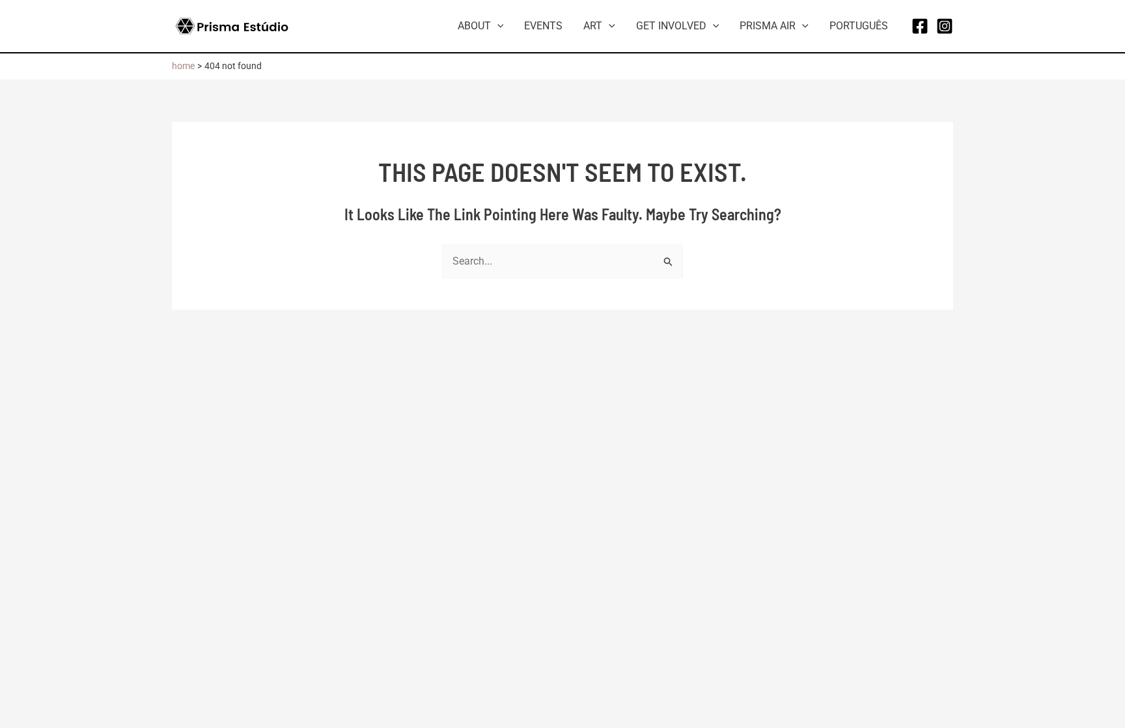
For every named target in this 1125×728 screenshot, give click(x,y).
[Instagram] (944, 26)
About (474, 26)
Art (592, 26)
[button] (497, 26)
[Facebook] (919, 26)
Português (858, 26)
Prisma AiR (768, 26)
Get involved (671, 26)
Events (543, 26)
